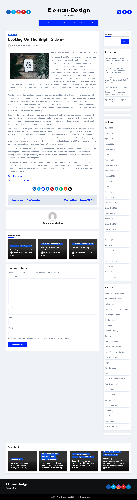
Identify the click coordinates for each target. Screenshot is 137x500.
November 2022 (111, 213)
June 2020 (109, 235)
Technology (109, 411)
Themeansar (84, 497)
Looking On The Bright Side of (36, 40)
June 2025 (109, 155)
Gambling (108, 336)
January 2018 (110, 277)
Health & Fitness (111, 341)
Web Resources (111, 427)
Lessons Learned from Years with (26, 200)
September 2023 (111, 171)
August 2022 (110, 219)
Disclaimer (52, 23)
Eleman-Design (68, 11)
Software (12, 34)
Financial (108, 325)
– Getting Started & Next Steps (20, 181)
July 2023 (109, 181)
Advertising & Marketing (114, 293)
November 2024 (111, 165)
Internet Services (111, 357)
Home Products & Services (115, 352)
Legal (107, 363)
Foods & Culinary (111, 331)
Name (11, 307)
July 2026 (109, 128)
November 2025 (111, 149)
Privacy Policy (78, 23)
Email (11, 318)
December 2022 (111, 208)
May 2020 (109, 240)
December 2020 (111, 224)
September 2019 (111, 261)
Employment (110, 320)
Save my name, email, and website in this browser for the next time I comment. (40, 338)
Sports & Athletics (112, 405)
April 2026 (109, 139)
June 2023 (109, 187)
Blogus (74, 497)
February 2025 (110, 160)
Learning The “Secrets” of (21, 250)
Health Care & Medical (113, 347)
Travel (107, 416)
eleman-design (19, 45)
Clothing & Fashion (112, 315)
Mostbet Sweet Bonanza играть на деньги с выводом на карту (116, 60)
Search (108, 35)
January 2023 (110, 203)
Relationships (110, 395)
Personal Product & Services (116, 379)
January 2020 (110, 256)
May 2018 (108, 272)
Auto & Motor (110, 304)
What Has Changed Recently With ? (78, 200)
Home (42, 23)
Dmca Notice (64, 23)
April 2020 (109, 245)
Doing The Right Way (16, 176)
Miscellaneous (110, 368)
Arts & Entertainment (113, 299)
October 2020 (110, 229)
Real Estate (109, 389)
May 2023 (109, 192)
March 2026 (109, 144)
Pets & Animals (111, 384)
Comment (12, 277)
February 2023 (110, 197)
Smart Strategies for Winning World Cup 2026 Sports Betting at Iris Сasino (117, 80)
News (107, 373)
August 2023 (110, 176)
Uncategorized (26, 246)
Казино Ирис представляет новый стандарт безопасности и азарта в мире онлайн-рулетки (114, 463)
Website (11, 328)
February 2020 (111, 251)
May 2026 (109, 133)
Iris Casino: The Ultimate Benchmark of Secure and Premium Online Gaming (115, 70)
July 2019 (109, 267)
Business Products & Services (116, 309)
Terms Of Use (91, 23)
